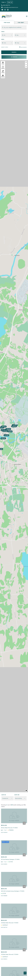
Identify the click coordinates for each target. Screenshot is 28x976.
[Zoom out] (26, 64)
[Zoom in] (26, 62)
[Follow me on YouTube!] (8, 9)
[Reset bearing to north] (26, 67)
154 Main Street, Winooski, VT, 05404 (9, 922)
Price (2, 31)
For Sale (7, 22)
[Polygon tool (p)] (3, 63)
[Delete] (3, 76)
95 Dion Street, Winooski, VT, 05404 (9, 827)
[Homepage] (6, 16)
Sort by (3, 794)
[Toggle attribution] (26, 790)
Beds (2, 39)
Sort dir (16, 794)
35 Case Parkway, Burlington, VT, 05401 (10, 859)
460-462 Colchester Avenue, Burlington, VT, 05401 (12, 891)
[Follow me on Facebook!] (2, 9)
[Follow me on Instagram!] (5, 9)
